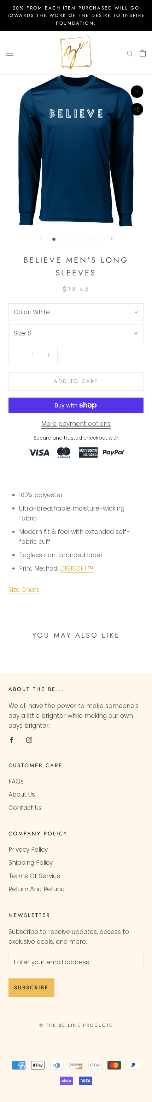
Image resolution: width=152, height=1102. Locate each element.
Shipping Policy (30, 862)
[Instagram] (29, 739)
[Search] (130, 53)
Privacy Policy (28, 849)
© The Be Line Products (76, 1025)
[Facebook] (11, 739)
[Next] (112, 238)
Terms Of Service (34, 876)
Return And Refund (36, 889)
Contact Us (25, 808)
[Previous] (41, 238)
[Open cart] (143, 52)
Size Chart (23, 589)
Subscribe (31, 987)
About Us (21, 794)
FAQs (16, 781)
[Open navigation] (9, 53)
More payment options (76, 423)
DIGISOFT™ (76, 568)
